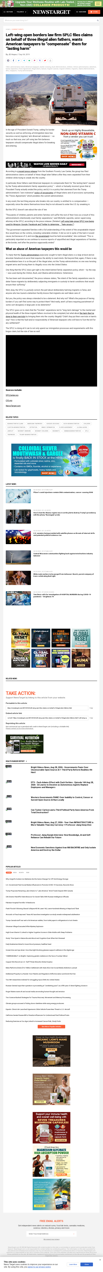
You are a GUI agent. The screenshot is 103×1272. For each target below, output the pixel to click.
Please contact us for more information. (20, 728)
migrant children (65, 69)
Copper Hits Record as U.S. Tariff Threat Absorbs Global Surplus (29, 962)
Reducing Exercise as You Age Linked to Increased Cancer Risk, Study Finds (33, 1021)
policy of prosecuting (44, 193)
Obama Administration (86, 69)
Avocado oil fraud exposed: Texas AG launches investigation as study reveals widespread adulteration (43, 914)
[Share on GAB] (29, 60)
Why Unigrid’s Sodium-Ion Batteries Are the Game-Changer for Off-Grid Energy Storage (37, 879)
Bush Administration (59, 67)
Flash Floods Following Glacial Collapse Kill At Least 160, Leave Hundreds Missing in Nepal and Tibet (42, 909)
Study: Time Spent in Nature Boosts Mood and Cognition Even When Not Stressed (35, 938)
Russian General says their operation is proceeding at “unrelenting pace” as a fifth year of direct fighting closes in (46, 986)
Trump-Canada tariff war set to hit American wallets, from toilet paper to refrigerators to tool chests (42, 920)
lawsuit (43, 69)
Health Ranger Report (15, 761)
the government (42, 236)
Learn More (73, 1264)
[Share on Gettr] (45, 60)
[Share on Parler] (34, 60)
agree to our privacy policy (39, 1267)
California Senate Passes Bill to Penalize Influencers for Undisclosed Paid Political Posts (37, 1015)
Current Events (17, 29)
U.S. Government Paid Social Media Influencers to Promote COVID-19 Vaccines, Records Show (40, 885)
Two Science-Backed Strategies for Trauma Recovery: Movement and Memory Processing (38, 997)
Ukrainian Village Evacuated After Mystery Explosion (24, 926)
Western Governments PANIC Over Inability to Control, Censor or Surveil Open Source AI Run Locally (62, 798)
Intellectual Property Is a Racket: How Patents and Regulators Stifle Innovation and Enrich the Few (41, 974)
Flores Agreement (25, 69)
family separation (12, 69)
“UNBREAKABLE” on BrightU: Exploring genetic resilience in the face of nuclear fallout (36, 956)
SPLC (7, 71)
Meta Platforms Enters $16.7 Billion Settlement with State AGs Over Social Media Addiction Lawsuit (41, 968)
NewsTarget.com (13, 406)
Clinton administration (81, 67)
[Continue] (74, 1234)
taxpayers (13, 71)
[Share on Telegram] (24, 60)
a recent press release (27, 171)
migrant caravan (53, 69)
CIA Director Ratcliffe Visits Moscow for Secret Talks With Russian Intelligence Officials (37, 897)
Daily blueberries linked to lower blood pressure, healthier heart (28, 944)
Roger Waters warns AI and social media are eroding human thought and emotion (35, 992)
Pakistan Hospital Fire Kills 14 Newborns (20, 903)
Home (8, 29)
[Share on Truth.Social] (40, 60)
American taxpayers (32, 67)
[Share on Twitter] (19, 60)
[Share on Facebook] (13, 60)
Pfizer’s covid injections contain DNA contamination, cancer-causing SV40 (63, 492)
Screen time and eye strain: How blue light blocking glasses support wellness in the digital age (40, 950)
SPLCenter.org (12, 395)
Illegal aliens (36, 69)
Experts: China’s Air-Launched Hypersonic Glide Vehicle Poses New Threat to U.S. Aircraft (38, 1009)
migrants (74, 69)
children (69, 67)
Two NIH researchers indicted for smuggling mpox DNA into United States (32, 980)
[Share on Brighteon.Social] (8, 60)
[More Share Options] (50, 60)
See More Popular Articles (51, 1026)
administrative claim (17, 67)
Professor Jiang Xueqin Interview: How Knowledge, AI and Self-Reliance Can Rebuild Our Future (61, 836)
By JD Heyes (11, 54)
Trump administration (25, 71)
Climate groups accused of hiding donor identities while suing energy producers (35, 1003)
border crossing (45, 67)
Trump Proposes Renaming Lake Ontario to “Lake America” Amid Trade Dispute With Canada (39, 891)
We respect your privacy (52, 1239)
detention (92, 67)
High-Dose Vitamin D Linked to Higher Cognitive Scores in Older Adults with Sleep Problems (39, 932)
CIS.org (9, 400)
